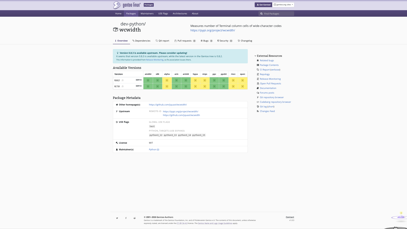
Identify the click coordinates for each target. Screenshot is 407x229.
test (152, 126)
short (271, 106)
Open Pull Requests (270, 83)
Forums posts (267, 92)
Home (118, 13)
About (195, 13)
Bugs (207, 40)
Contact (290, 217)
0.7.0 (117, 86)
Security (225, 40)
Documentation (268, 88)
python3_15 (198, 135)
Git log (263, 106)
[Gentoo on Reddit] (134, 218)
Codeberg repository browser (275, 101)
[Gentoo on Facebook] (125, 218)
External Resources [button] (269, 55)
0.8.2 (117, 80)
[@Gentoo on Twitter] (117, 218)
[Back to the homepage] (126, 5)
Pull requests (186, 40)
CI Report (265, 69)
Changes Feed (267, 111)
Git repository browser (272, 97)
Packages (131, 13)
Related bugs (267, 60)
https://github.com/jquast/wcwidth (181, 115)
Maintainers (147, 13)
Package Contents (269, 64)
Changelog (246, 40)
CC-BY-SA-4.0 (182, 223)
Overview (122, 40)
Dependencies (142, 40)
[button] (263, 4)
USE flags (163, 13)
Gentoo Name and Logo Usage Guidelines (215, 223)
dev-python (132, 24)
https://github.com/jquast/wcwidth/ (168, 104)
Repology (265, 74)
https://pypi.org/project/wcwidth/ (212, 30)
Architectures (180, 13)
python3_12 (156, 135)
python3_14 (184, 135)
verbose (275, 69)
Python (152, 149)
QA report (163, 40)
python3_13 (170, 135)
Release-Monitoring (154, 59)
